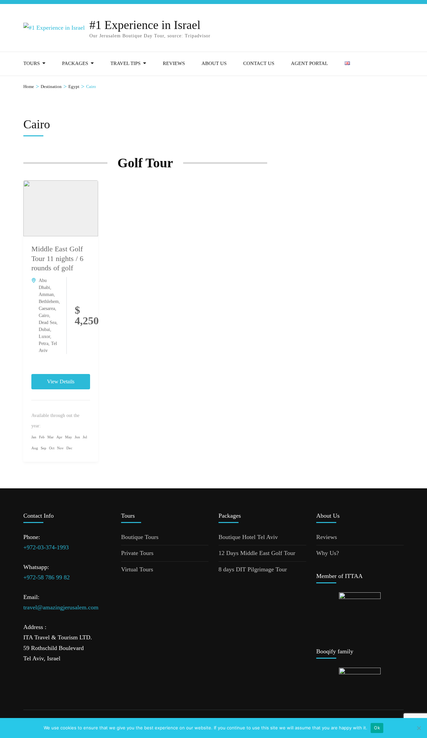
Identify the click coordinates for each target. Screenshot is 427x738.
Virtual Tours (137, 569)
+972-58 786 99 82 (46, 577)
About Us (214, 63)
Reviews (174, 63)
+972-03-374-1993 (46, 547)
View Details (60, 381)
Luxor (44, 336)
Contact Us (258, 63)
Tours (31, 63)
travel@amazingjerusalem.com (60, 607)
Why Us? (327, 553)
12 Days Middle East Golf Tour (257, 553)
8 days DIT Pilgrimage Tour (253, 569)
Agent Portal (309, 63)
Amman (46, 294)
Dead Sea (47, 322)
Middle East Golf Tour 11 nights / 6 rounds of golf (57, 258)
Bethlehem (49, 301)
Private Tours (137, 553)
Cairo (44, 315)
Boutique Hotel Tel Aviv (248, 537)
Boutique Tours (139, 537)
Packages (75, 63)
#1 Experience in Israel (144, 25)
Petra (43, 343)
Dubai (44, 329)
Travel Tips (125, 63)
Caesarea (47, 308)
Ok (377, 727)
